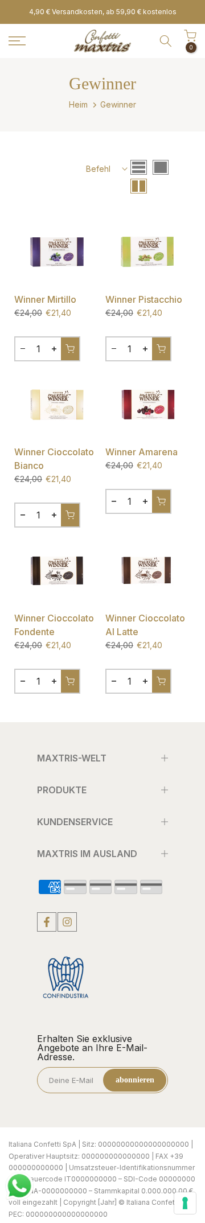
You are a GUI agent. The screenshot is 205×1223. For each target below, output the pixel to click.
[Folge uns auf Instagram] (67, 922)
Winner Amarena (141, 452)
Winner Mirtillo (45, 299)
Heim (78, 104)
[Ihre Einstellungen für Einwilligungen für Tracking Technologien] (185, 1203)
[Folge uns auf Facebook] (46, 922)
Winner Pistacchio (143, 299)
